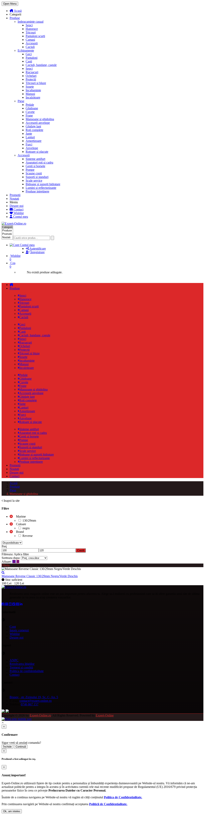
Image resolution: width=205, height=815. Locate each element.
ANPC (14, 660)
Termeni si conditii (21, 667)
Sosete (30, 86)
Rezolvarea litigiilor (22, 663)
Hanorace (32, 29)
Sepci (29, 25)
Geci (29, 54)
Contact (18, 209)
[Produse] (7, 230)
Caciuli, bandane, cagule (41, 65)
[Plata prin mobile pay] (17, 719)
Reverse (27, 535)
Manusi (30, 94)
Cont (13, 626)
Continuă (21, 746)
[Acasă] (11, 284)
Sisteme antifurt (35, 159)
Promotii (15, 195)
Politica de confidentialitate (27, 671)
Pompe (30, 169)
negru (26, 528)
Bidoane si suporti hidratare (43, 184)
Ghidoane (32, 108)
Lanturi (30, 137)
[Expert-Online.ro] (14, 223)
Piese (21, 101)
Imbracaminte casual (30, 21)
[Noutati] (7, 237)
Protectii (31, 79)
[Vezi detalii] (3, 572)
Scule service (34, 180)
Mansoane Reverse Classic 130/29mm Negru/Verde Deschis (40, 576)
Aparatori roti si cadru (39, 162)
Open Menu (10, 3)
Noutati (14, 198)
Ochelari (31, 75)
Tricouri (31, 32)
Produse (15, 18)
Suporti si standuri (37, 177)
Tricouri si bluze (36, 83)
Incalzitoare (33, 97)
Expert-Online (105, 715)
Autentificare (37, 248)
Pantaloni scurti (35, 36)
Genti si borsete (35, 166)
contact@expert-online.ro (36, 700)
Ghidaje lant (33, 126)
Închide (7, 746)
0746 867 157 (29, 704)
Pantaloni (31, 57)
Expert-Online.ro (40, 715)
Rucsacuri (32, 72)
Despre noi (16, 206)
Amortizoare (33, 140)
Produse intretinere (37, 191)
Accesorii (32, 43)
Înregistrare (37, 252)
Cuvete (30, 112)
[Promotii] (7, 234)
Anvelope (32, 148)
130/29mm (29, 520)
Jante (29, 133)
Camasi (30, 39)
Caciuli (30, 47)
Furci (29, 144)
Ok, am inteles (11, 811)
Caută (80, 550)
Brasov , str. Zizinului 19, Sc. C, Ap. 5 (34, 697)
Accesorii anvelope (38, 122)
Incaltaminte (33, 90)
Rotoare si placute (37, 151)
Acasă (17, 10)
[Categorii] (7, 227)
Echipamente (26, 50)
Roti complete (34, 130)
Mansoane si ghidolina (40, 119)
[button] (106, 245)
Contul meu (20, 216)
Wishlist (18, 213)
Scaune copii (34, 173)
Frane (29, 115)
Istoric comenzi (19, 630)
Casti (29, 61)
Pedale (30, 104)
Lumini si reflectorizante (41, 187)
